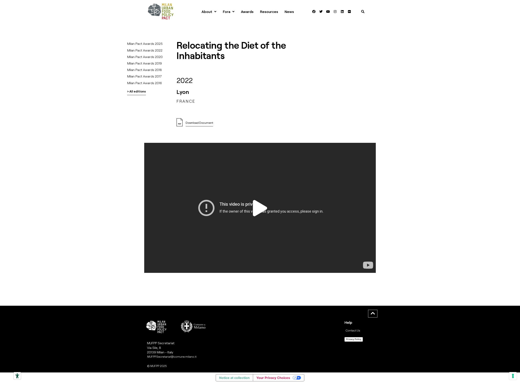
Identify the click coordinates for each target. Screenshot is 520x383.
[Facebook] (314, 11)
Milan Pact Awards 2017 (144, 76)
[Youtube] (328, 11)
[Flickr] (349, 11)
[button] (260, 208)
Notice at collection (234, 378)
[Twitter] (321, 11)
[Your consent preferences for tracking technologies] (513, 376)
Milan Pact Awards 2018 (144, 70)
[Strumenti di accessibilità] (17, 376)
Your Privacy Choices (273, 378)
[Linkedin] (342, 11)
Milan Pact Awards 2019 (144, 63)
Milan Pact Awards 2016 (144, 83)
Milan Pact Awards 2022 (144, 50)
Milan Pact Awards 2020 (145, 57)
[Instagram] (335, 11)
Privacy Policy (353, 339)
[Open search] (363, 12)
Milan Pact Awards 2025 (145, 43)
